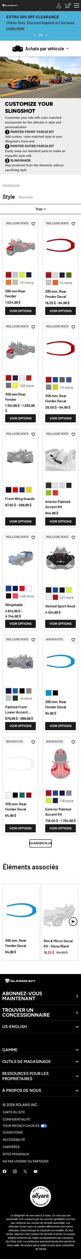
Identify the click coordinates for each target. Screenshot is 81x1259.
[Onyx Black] (48, 597)
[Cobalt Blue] (55, 379)
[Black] (8, 490)
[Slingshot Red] (8, 275)
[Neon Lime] (22, 275)
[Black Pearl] (48, 485)
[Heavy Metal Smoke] (29, 691)
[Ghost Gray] (48, 387)
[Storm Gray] (8, 385)
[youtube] (35, 1172)
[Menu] (76, 5)
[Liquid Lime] (69, 275)
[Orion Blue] (69, 485)
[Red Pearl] (55, 492)
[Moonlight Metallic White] (15, 275)
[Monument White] (55, 485)
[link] (40, 1050)
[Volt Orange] (55, 282)
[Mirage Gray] (15, 282)
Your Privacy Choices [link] (21, 1126)
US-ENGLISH (14, 1026)
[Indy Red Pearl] (29, 378)
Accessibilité (14, 1140)
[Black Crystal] (8, 596)
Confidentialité (16, 1119)
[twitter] (25, 1172)
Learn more (15, 28)
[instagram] (15, 1172)
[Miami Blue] (48, 693)
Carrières (11, 1147)
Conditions (13, 1132)
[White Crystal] (22, 378)
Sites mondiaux (16, 1154)
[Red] (15, 490)
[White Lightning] (55, 275)
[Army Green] (15, 698)
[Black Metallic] (55, 693)
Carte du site (14, 1112)
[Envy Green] (48, 492)
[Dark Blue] (22, 490)
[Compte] (59, 5)
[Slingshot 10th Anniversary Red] (22, 588)
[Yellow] (29, 490)
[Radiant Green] (22, 795)
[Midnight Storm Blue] (69, 379)
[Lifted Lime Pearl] (55, 387)
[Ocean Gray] (69, 793)
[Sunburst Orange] (8, 282)
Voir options (20, 311)
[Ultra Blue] (62, 275)
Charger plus (40, 843)
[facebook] (4, 1172)
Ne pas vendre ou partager (26, 1161)
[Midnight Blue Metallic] (29, 275)
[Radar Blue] (15, 691)
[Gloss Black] (48, 590)
